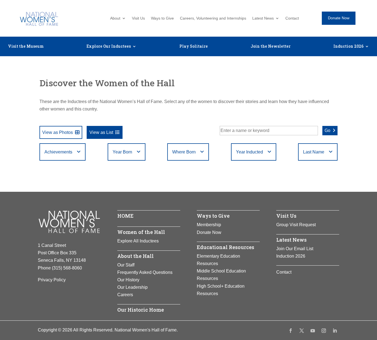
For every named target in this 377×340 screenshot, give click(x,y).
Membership (209, 224)
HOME (125, 215)
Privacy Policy (52, 279)
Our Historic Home (140, 309)
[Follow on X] (301, 330)
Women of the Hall (141, 232)
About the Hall (135, 256)
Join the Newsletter (271, 46)
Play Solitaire (193, 46)
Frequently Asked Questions (144, 272)
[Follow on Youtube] (312, 330)
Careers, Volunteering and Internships (213, 18)
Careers (125, 294)
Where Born (184, 152)
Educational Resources (225, 247)
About (115, 18)
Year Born (122, 152)
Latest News (263, 18)
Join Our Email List (294, 248)
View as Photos (57, 132)
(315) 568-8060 (67, 268)
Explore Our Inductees (108, 46)
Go (327, 130)
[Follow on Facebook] (290, 330)
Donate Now (338, 18)
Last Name (313, 152)
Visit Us (138, 18)
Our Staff (125, 265)
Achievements (58, 152)
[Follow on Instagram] (323, 330)
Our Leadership (132, 287)
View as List (101, 132)
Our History (128, 279)
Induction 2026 (348, 46)
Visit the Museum (26, 46)
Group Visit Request (296, 224)
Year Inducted (249, 152)
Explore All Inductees (138, 241)
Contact (292, 18)
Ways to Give (162, 18)
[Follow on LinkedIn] (334, 330)
